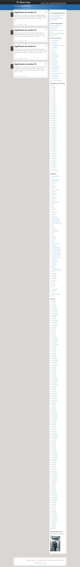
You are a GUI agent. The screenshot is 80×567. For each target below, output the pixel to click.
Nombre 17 (54, 113)
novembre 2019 (55, 362)
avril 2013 (54, 488)
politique (54, 262)
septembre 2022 (55, 315)
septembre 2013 (55, 480)
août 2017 (54, 401)
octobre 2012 (55, 499)
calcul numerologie (56, 190)
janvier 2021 (55, 337)
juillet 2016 (54, 422)
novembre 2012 (55, 497)
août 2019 (54, 367)
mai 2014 (54, 466)
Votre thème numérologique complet (57, 15)
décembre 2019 (55, 360)
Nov (12, 14)
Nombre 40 (54, 153)
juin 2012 (54, 506)
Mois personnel (55, 61)
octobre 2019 (55, 363)
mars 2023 (54, 304)
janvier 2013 (55, 493)
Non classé (54, 245)
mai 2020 (54, 351)
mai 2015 (54, 445)
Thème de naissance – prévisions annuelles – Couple (58, 3)
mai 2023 (54, 301)
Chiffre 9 (54, 99)
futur (53, 226)
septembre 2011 (55, 521)
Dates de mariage (54, 19)
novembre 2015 (55, 436)
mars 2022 (54, 318)
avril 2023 (54, 303)
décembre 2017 (55, 396)
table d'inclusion (55, 78)
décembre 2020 (55, 339)
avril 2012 (54, 509)
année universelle (55, 181)
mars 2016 (54, 429)
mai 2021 (54, 330)
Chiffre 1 (54, 85)
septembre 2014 (55, 459)
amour (54, 177)
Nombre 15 (54, 109)
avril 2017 (54, 407)
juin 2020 (54, 349)
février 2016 (55, 431)
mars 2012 (54, 511)
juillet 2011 (54, 525)
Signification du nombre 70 (25, 64)
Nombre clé (55, 64)
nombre (25, 24)
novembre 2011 (55, 518)
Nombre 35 (54, 144)
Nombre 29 (54, 134)
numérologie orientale (56, 252)
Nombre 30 (54, 136)
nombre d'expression (56, 243)
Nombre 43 (54, 158)
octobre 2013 (55, 478)
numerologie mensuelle (57, 250)
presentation (55, 268)
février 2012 (55, 512)
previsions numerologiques (57, 269)
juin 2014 (54, 464)
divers (54, 210)
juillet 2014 (54, 462)
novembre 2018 (55, 381)
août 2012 (54, 502)
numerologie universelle (57, 257)
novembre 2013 (55, 476)
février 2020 (55, 356)
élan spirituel (55, 52)
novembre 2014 (55, 455)
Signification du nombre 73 (25, 12)
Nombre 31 (54, 137)
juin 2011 (54, 526)
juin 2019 (54, 370)
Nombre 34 (54, 142)
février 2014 (55, 471)
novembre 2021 (55, 322)
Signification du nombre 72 (25, 30)
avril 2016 (54, 427)
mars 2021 (54, 334)
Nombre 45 (54, 162)
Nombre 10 (54, 101)
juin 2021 (54, 329)
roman (54, 283)
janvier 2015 (55, 452)
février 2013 (55, 492)
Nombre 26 (54, 129)
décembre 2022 (55, 309)
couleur (54, 200)
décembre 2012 (55, 495)
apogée (54, 183)
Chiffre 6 (54, 94)
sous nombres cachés (56, 76)
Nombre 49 (54, 168)
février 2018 (55, 393)
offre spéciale (55, 259)
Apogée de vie (55, 42)
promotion (54, 273)
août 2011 (54, 523)
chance (54, 195)
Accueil (43, 3)
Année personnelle (56, 40)
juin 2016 (54, 424)
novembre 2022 (55, 311)
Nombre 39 (54, 151)
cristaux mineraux (56, 202)
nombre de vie (55, 71)
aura (53, 188)
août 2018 (54, 386)
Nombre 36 (54, 146)
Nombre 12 (54, 104)
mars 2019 (54, 374)
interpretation (55, 229)
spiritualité (54, 290)
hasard (54, 228)
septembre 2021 (55, 325)
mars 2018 (54, 391)
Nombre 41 (54, 155)
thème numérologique (56, 294)
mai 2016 (54, 426)
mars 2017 (54, 408)
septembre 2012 (55, 500)
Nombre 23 (54, 123)
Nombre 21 (54, 120)
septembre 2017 (55, 400)
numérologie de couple (56, 247)
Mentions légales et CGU (38, 562)
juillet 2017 (54, 403)
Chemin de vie (55, 43)
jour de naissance (55, 231)
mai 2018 (54, 389)
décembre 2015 (55, 434)
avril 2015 (54, 447)
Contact (47, 3)
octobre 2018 (55, 382)
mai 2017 (54, 405)
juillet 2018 (54, 388)
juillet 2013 (54, 483)
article (54, 184)
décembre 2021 (55, 320)
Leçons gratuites (53, 28)
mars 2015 (54, 448)
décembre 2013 (55, 474)
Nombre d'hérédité (56, 68)
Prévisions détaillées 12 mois (56, 16)
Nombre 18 (54, 115)
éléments (54, 214)
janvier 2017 (55, 412)
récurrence (54, 276)
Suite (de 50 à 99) (56, 170)
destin (54, 207)
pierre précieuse (55, 261)
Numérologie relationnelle (57, 73)
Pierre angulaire (55, 75)
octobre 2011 (55, 519)
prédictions (54, 264)
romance (54, 285)
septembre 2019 (55, 365)
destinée (54, 209)
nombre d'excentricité (56, 66)
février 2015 (55, 450)
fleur (53, 224)
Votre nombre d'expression (57, 80)
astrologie (54, 186)
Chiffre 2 (54, 87)
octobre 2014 (55, 457)
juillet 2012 (54, 504)
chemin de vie (55, 197)
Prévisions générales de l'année (56, 25)
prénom (54, 266)
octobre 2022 (55, 313)
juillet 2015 (54, 441)
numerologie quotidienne (57, 254)
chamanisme (55, 193)
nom (53, 240)
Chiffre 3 (54, 89)
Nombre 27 (54, 130)
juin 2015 (54, 443)
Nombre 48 (54, 167)
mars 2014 (54, 469)
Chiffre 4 (54, 90)
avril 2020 (54, 353)
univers (54, 295)
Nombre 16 (54, 111)
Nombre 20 (54, 118)
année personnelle (56, 179)
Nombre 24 (54, 125)
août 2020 (54, 346)
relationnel (54, 278)
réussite (54, 282)
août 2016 (54, 421)
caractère (54, 191)
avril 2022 (54, 316)
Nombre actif (55, 62)
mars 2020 (54, 355)
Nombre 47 (54, 165)
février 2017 (55, 410)
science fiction (55, 288)
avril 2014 (54, 467)
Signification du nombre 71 (25, 46)
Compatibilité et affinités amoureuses (57, 18)
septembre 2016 (55, 419)
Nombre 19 (54, 116)
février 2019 (55, 375)
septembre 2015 (55, 438)
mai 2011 (54, 528)
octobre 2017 (55, 398)
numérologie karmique (56, 249)
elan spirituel (55, 212)
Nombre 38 (54, 149)
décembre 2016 (55, 414)
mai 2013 (54, 486)
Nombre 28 (54, 132)
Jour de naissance (56, 55)
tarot (53, 292)
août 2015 (54, 440)
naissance (54, 238)
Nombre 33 (54, 141)
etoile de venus (55, 217)
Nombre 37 (54, 148)
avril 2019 (54, 372)
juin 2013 (54, 485)
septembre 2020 (55, 344)
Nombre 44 (54, 160)
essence (54, 216)
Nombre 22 (54, 122)
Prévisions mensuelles (54, 27)
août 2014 (54, 460)
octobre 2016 (55, 417)
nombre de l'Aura (56, 69)
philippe (21, 24)
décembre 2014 (55, 453)
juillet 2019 (54, 368)
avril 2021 (54, 332)
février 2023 (55, 306)
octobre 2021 (55, 323)
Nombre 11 (54, 103)
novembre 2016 (55, 415)
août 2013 (54, 481)
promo (54, 271)
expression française (56, 221)
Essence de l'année (56, 54)
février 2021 (55, 336)
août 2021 (54, 327)
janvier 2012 (55, 514)
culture (54, 203)
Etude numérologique (56, 219)
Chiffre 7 (54, 96)
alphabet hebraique (56, 176)
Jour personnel (55, 57)
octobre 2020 (55, 342)
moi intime (54, 59)
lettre (53, 233)
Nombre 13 (54, 106)
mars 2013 (54, 490)
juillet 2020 (54, 348)
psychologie (55, 275)
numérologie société (56, 255)
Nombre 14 (54, 108)
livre (53, 235)
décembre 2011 (55, 516)
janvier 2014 (55, 473)
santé (53, 287)
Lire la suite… (44, 36)
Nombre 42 (54, 156)
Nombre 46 (54, 163)
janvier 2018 (55, 395)
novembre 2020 (55, 341)
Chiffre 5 (54, 92)
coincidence (55, 198)
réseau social (55, 280)
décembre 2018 (55, 379)
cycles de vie (55, 49)
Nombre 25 (54, 127)
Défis (53, 50)
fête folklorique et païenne (57, 223)
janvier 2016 (55, 433)
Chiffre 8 (54, 97)
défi (53, 205)
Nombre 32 (54, 139)
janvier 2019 (55, 377)
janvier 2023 (55, 308)
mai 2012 (54, 507)
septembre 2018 (55, 384)
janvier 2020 (55, 358)
